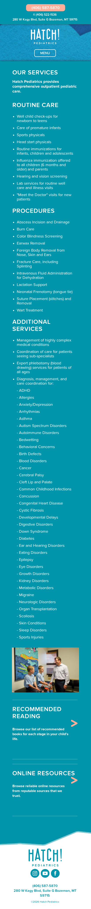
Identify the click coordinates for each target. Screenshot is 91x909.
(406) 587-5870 (46, 8)
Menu (45, 53)
